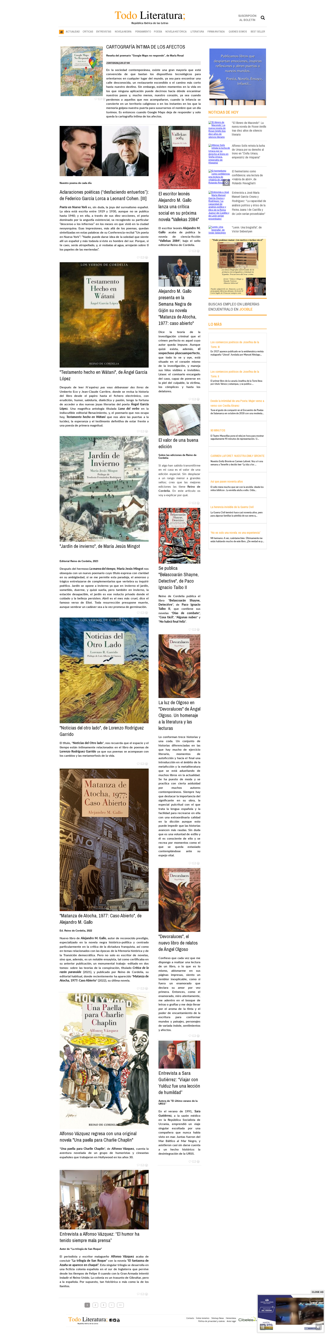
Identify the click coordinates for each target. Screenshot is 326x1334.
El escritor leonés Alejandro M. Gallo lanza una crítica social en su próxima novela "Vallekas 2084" (178, 206)
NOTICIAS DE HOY (223, 112)
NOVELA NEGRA (123, 31)
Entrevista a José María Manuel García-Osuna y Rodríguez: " (249, 203)
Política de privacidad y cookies (211, 1321)
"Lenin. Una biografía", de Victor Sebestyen (247, 229)
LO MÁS (215, 324)
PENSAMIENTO (143, 31)
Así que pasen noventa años (227, 481)
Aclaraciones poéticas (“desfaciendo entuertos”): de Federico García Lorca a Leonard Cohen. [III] (104, 195)
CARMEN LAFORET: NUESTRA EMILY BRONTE (237, 456)
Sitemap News (217, 1318)
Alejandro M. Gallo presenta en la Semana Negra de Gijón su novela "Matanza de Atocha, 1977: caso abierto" (177, 307)
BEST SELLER (258, 31)
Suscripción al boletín (247, 17)
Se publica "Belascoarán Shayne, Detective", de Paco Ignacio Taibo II (178, 578)
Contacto (190, 1318)
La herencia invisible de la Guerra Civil (232, 507)
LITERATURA (197, 31)
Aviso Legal (231, 1321)
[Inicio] (61, 31)
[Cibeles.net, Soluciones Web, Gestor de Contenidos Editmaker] (248, 1319)
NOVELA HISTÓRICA (176, 31)
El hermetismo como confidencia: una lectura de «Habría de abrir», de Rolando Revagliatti (247, 177)
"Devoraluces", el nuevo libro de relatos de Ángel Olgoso (178, 942)
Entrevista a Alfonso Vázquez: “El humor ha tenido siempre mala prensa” (99, 1237)
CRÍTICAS (88, 31)
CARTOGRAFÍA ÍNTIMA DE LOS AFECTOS (145, 47)
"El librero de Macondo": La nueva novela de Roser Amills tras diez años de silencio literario (249, 128)
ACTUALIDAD (73, 31)
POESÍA (158, 31)
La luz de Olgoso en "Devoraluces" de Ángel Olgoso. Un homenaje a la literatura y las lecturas (179, 715)
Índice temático (202, 1318)
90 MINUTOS (218, 430)
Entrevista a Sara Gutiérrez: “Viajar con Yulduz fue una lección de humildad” (179, 1083)
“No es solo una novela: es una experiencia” (236, 533)
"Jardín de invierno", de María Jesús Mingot (100, 546)
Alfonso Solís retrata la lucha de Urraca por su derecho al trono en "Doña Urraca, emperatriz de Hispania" (248, 151)
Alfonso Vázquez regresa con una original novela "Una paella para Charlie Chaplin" (98, 1136)
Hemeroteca (231, 1318)
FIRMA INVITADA (216, 31)
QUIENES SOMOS (238, 31)
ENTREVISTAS (103, 31)
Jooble (246, 309)
